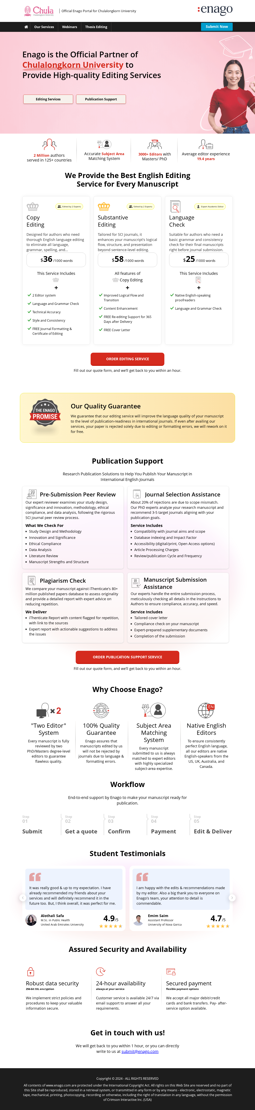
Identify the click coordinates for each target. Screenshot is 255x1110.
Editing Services (48, 99)
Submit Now (217, 26)
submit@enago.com (140, 1051)
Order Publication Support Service (127, 657)
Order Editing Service (127, 358)
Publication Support (101, 99)
